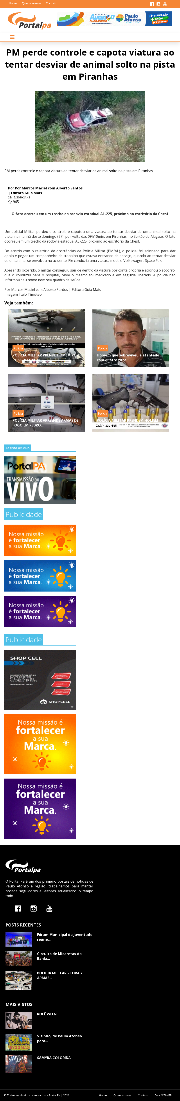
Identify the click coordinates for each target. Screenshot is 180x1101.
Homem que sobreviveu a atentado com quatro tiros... (128, 357)
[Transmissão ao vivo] (40, 480)
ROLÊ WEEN (47, 1014)
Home (13, 3)
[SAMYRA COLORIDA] (18, 1064)
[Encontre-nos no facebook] (17, 908)
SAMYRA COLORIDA (54, 1057)
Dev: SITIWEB (163, 1095)
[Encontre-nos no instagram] (33, 908)
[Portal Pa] (32, 21)
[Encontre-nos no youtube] (49, 908)
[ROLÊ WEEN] (18, 1020)
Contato (52, 3)
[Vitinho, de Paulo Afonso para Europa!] (18, 1042)
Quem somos (31, 3)
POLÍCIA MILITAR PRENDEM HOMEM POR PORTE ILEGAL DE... (127, 423)
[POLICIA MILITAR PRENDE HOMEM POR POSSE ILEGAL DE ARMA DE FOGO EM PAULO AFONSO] (46, 338)
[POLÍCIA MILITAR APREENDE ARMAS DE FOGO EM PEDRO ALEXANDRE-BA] (46, 403)
